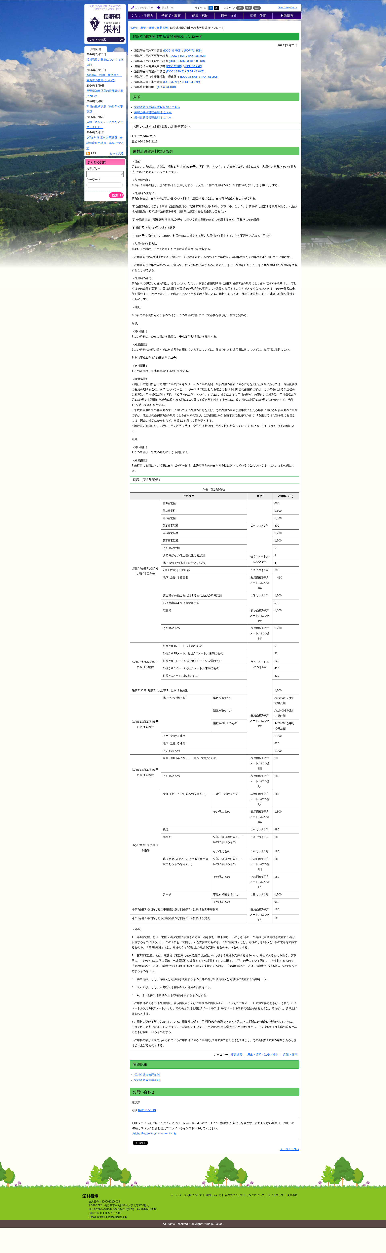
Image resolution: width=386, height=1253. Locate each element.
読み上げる (167, 7)
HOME (134, 27)
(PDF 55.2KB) (210, 76)
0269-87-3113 (147, 1110)
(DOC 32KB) (171, 82)
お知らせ (95, 49)
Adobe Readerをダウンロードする (154, 1133)
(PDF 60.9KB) (196, 61)
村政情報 (287, 15)
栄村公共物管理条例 (147, 1074)
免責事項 (292, 1195)
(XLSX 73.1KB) (166, 87)
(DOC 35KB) (177, 61)
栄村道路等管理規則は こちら (153, 117)
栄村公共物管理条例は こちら (153, 112)
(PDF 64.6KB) (191, 82)
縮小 (240, 7)
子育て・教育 (171, 15)
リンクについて (255, 1195)
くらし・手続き (142, 15)
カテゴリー (93, 168)
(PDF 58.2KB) (197, 55)
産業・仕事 (258, 15)
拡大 (257, 7)
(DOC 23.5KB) (175, 71)
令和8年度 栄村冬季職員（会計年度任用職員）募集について (104, 143)
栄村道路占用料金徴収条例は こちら (157, 107)
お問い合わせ (213, 1195)
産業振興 (162, 27)
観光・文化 (229, 15)
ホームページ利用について (186, 1195)
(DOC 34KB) (177, 55)
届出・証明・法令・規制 (262, 1054)
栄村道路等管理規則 (147, 1080)
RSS (93, 153)
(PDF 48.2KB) (193, 66)
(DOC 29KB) (174, 66)
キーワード (93, 179)
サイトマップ (276, 1195)
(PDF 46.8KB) (195, 71)
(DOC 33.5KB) (172, 50)
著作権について (234, 1195)
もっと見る (117, 153)
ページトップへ (289, 1149)
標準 (248, 7)
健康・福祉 (200, 15)
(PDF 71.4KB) (193, 50)
